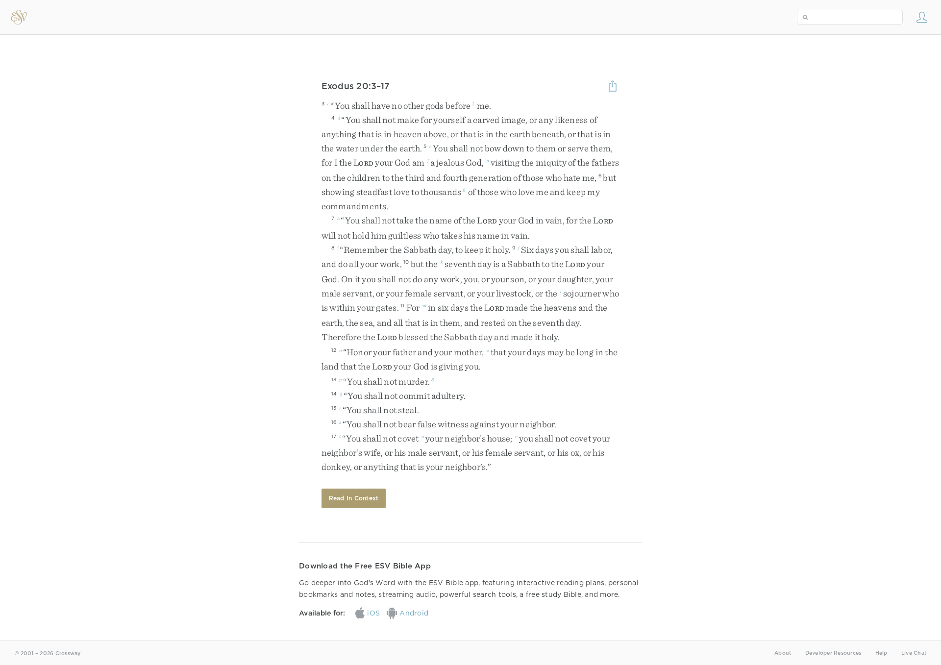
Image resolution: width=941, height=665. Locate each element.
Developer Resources (833, 653)
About (782, 653)
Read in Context (354, 498)
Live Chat (913, 653)
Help (881, 653)
